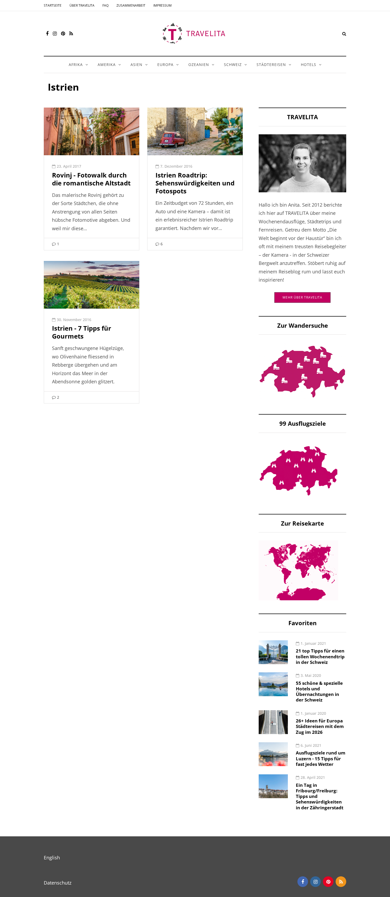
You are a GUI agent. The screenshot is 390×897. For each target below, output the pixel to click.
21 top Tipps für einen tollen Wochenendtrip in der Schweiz (320, 656)
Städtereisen (271, 64)
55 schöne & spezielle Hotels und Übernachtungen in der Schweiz (319, 691)
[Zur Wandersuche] (302, 371)
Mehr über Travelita (302, 297)
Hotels (308, 64)
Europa (165, 64)
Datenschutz (57, 883)
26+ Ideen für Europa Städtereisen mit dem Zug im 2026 (320, 726)
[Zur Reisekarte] (298, 570)
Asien (136, 64)
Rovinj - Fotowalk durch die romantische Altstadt (91, 179)
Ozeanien (198, 64)
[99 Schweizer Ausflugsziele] (298, 470)
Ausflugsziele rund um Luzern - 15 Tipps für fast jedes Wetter (320, 758)
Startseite (53, 5)
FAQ (105, 5)
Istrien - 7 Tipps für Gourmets (81, 332)
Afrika (76, 64)
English (52, 857)
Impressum (162, 5)
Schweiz (233, 64)
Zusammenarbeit (130, 5)
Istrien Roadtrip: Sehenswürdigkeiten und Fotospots (195, 183)
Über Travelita (82, 5)
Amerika (107, 64)
